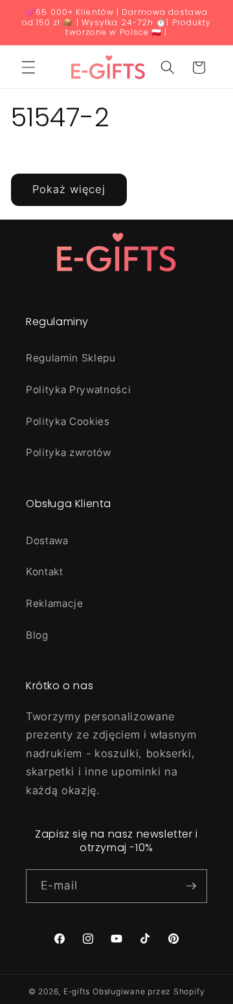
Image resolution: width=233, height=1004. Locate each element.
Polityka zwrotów (68, 452)
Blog (37, 635)
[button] (28, 67)
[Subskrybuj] (190, 886)
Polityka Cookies (68, 421)
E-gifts (76, 991)
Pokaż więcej (68, 189)
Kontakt (44, 571)
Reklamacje (54, 603)
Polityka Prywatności (78, 389)
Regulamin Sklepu (71, 358)
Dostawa (47, 540)
